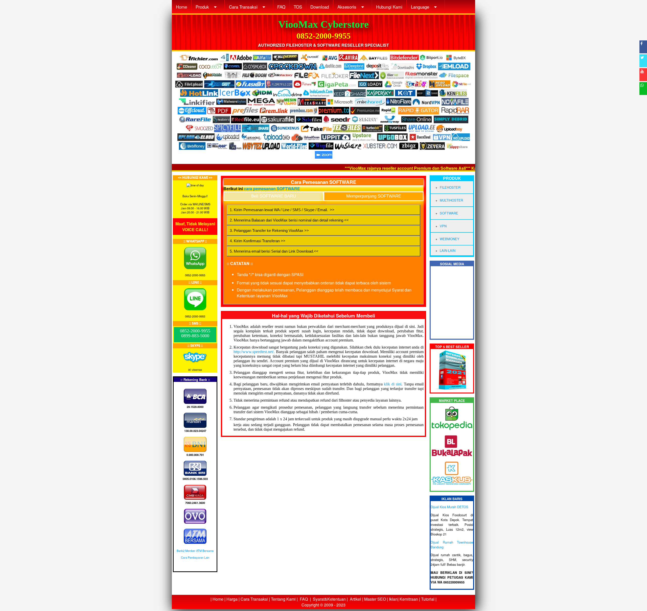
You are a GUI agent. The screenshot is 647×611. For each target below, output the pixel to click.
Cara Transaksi (244, 7)
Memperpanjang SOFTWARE (373, 196)
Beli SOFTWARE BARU (273, 196)
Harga (232, 599)
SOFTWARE (449, 213)
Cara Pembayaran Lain (195, 557)
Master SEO (374, 599)
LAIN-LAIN (447, 250)
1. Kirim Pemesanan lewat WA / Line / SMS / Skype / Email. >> (282, 210)
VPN (443, 226)
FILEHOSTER (450, 187)
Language (420, 7)
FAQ (281, 7)
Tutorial (427, 599)
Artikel (355, 599)
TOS (298, 7)
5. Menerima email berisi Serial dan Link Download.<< (274, 251)
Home (181, 7)
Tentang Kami (283, 599)
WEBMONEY (449, 238)
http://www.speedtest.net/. (254, 352)
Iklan (393, 599)
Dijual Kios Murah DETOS (449, 506)
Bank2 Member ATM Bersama (195, 551)
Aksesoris (347, 7)
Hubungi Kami (389, 7)
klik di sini (392, 384)
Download (319, 7)
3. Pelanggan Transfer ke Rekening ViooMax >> (269, 230)
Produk (203, 7)
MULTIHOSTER (451, 200)
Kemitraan (409, 599)
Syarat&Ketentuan (329, 599)
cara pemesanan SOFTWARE (272, 188)
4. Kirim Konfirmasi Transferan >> (257, 241)
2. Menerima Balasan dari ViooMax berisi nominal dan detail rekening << (289, 220)
